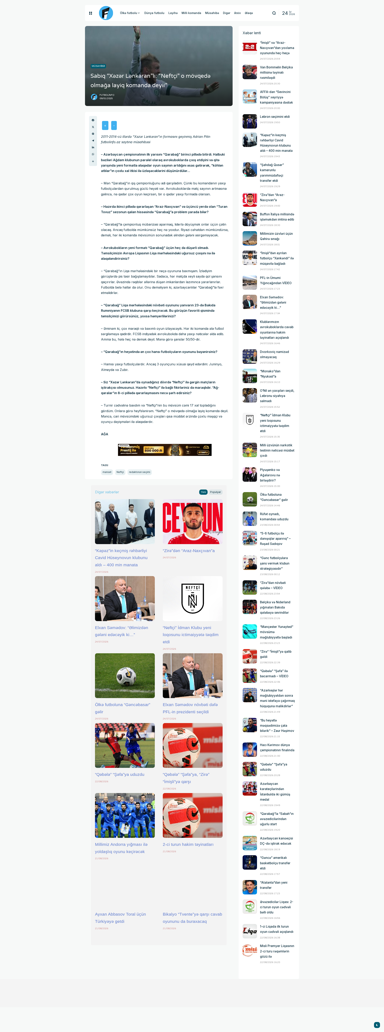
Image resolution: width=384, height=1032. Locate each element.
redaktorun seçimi (139, 472)
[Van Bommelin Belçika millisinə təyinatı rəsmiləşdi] (250, 72)
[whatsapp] (93, 154)
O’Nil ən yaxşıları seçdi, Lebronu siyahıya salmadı (277, 396)
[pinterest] (93, 134)
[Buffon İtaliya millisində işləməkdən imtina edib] (250, 219)
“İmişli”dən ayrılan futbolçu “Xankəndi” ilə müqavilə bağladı (277, 258)
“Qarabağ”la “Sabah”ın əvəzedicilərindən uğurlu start (277, 819)
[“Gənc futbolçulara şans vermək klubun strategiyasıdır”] (250, 562)
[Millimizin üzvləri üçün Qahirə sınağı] (250, 238)
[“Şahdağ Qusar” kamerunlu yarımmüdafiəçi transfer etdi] (250, 169)
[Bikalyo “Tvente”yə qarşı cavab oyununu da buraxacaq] (193, 885)
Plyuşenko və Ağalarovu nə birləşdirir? (270, 475)
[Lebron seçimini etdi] (250, 121)
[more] (93, 161)
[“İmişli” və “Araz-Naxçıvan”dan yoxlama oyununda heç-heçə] (250, 47)
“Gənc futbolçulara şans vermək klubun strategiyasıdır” (274, 563)
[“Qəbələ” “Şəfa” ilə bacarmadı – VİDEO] (250, 675)
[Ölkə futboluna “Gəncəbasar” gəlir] (125, 675)
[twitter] (93, 127)
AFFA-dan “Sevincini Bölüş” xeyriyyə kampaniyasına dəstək (276, 97)
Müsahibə (98, 66)
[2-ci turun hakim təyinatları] (193, 815)
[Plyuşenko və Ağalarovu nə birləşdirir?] (250, 474)
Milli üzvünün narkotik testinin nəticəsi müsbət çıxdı (277, 450)
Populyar (215, 492)
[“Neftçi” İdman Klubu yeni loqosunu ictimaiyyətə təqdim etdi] (193, 598)
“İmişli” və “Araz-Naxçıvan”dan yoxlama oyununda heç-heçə (277, 48)
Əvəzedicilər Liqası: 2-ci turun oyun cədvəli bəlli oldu (276, 907)
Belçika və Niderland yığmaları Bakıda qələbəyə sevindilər (275, 607)
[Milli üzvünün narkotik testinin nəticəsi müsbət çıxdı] (250, 450)
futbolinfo (107, 95)
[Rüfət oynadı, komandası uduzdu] (250, 519)
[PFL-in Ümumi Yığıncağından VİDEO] (250, 282)
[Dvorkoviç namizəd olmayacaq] (250, 356)
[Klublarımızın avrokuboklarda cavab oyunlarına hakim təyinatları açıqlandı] (250, 326)
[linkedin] (93, 147)
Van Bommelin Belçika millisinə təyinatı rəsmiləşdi (276, 72)
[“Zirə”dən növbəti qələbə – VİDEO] (250, 587)
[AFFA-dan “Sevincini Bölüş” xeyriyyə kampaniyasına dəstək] (250, 96)
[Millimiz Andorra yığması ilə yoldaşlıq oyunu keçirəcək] (125, 815)
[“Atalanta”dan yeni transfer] (250, 887)
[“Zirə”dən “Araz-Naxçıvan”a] (193, 521)
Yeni (203, 492)
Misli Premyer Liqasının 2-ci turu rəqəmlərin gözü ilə (277, 951)
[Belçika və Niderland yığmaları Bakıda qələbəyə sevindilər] (250, 607)
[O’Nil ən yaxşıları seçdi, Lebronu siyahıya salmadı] (250, 395)
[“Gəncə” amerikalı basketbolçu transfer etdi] (250, 862)
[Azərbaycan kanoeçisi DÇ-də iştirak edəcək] (250, 843)
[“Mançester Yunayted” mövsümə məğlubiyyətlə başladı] (250, 631)
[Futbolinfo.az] (106, 13)
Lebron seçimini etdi (275, 117)
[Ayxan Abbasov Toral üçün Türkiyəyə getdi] (125, 885)
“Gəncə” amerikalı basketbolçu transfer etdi (275, 863)
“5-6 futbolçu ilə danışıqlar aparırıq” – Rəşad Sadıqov (275, 538)
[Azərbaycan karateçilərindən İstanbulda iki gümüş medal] (250, 788)
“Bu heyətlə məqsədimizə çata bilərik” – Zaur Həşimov (277, 725)
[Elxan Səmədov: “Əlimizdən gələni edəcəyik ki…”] (125, 598)
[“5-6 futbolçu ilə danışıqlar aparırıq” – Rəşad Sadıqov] (250, 538)
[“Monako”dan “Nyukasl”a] (250, 376)
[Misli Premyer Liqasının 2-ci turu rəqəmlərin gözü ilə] (250, 950)
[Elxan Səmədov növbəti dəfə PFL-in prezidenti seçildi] (193, 675)
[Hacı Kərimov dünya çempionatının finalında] (250, 749)
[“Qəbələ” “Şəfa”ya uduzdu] (125, 745)
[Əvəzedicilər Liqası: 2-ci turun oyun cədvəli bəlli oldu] (250, 906)
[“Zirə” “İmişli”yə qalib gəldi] (250, 656)
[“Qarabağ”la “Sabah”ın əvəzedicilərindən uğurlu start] (250, 818)
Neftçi (120, 472)
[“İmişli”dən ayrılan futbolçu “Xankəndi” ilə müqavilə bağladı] (250, 258)
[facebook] (93, 120)
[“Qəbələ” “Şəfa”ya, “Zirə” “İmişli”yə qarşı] (193, 745)
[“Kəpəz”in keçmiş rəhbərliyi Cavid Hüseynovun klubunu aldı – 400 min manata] (125, 521)
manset (107, 472)
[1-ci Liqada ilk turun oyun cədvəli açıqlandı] (250, 931)
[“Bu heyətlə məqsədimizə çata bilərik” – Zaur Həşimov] (250, 725)
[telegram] (93, 140)
